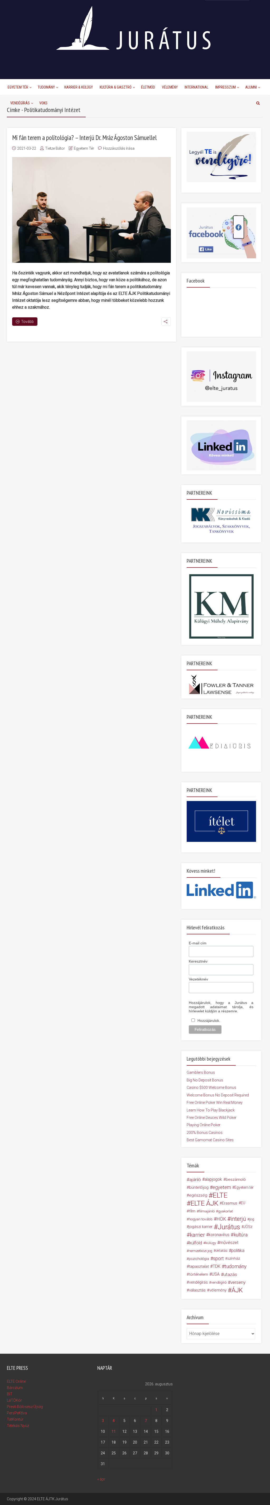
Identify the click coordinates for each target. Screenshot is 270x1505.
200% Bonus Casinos (205, 1132)
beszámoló (236, 1179)
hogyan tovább (201, 1219)
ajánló (195, 1179)
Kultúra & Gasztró (116, 87)
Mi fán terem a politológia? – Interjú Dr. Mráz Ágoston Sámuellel (84, 137)
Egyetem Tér (18, 87)
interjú (238, 1219)
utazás (230, 1274)
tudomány (236, 1266)
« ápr (101, 1479)
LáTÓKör (14, 1400)
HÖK (221, 1219)
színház (233, 1258)
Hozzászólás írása (118, 148)
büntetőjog (199, 1187)
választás (197, 1290)
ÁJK (237, 1290)
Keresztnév (198, 961)
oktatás (222, 1250)
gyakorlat (225, 1211)
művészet (229, 1242)
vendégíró (218, 1282)
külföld (195, 1242)
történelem (198, 1274)
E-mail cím (197, 943)
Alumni (251, 87)
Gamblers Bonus (201, 1072)
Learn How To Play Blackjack (211, 1110)
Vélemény (170, 87)
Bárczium (15, 1388)
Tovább (27, 321)
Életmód (148, 87)
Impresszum (225, 87)
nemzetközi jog (200, 1251)
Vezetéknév (198, 979)
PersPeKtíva (17, 1413)
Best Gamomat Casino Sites (210, 1140)
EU (243, 1203)
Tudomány (46, 87)
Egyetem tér (244, 1187)
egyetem (222, 1187)
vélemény (217, 1290)
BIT (9, 1394)
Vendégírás (20, 103)
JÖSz (248, 1227)
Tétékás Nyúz (18, 1426)
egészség (198, 1195)
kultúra (241, 1234)
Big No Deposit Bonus (205, 1080)
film (192, 1211)
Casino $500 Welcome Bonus (211, 1087)
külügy (210, 1243)
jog (251, 1219)
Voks (43, 103)
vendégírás (198, 1282)
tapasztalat (199, 1266)
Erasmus (229, 1203)
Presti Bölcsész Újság (25, 1407)
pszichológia (199, 1258)
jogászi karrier (201, 1227)
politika (237, 1250)
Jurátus (229, 1227)
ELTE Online (16, 1381)
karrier (197, 1235)
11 (114, 1431)
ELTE (220, 1195)
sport (218, 1258)
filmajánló (207, 1211)
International (196, 87)
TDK (216, 1266)
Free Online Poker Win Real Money (215, 1102)
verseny (237, 1282)
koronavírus (219, 1234)
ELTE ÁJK (204, 1203)
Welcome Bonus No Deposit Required (218, 1095)
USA (216, 1274)
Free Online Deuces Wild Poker (212, 1117)
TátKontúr (15, 1419)
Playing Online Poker (203, 1125)
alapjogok (213, 1179)
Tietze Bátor (55, 148)
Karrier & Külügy (78, 87)
